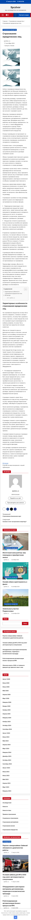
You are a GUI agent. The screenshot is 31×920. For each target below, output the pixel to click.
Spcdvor (15, 7)
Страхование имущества (9, 30)
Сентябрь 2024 (7, 729)
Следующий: (15, 520)
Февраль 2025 (7, 717)
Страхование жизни (9, 826)
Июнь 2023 (6, 775)
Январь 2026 (6, 706)
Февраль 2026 (7, 702)
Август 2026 (6, 679)
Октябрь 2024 (7, 725)
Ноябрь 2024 (7, 721)
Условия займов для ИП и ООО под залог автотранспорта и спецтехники (14, 877)
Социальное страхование (10, 818)
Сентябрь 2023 (7, 764)
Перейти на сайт (15, 498)
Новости (5, 806)
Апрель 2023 (6, 783)
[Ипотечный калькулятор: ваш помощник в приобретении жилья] (15, 541)
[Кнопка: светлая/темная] (7, 15)
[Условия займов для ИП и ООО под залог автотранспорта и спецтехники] (15, 863)
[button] (3, 15)
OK (15, 917)
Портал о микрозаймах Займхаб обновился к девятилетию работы (15, 848)
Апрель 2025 (6, 714)
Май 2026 (6, 690)
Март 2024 (6, 748)
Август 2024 (6, 733)
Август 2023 (6, 767)
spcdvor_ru (7, 41)
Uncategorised (7, 802)
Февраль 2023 (7, 791)
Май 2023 (6, 779)
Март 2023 (6, 787)
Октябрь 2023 (7, 760)
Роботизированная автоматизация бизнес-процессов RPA (12, 903)
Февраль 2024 (7, 752)
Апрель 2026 (6, 694)
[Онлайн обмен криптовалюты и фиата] (15, 570)
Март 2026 (6, 698)
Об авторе (7, 295)
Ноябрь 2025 (7, 710)
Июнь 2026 (6, 687)
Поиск (5, 619)
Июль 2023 (6, 771)
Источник (5, 463)
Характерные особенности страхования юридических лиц (13, 292)
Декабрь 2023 (7, 756)
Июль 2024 (6, 737)
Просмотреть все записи (15, 503)
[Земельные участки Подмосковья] (15, 597)
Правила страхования (9, 814)
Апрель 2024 (6, 744)
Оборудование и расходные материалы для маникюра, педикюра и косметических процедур (15, 651)
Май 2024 (6, 741)
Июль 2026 (6, 683)
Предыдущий (12, 515)
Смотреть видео (24, 15)
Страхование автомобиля (10, 822)
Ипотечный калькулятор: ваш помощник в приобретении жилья (14, 555)
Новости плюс (7, 810)
